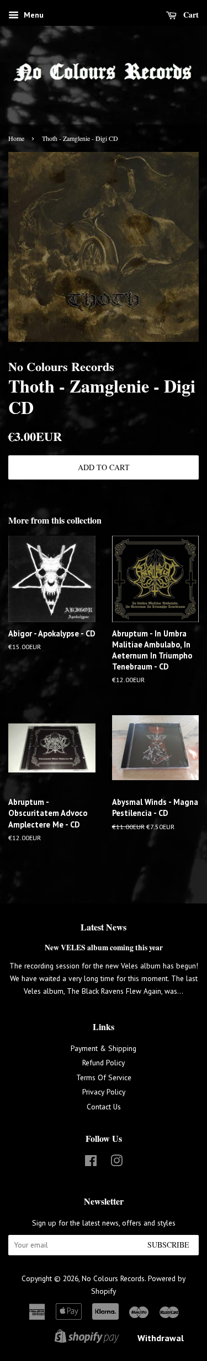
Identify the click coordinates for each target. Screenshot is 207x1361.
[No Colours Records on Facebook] (90, 1163)
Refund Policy (103, 1063)
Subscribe (168, 1244)
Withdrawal (160, 1337)
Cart (190, 14)
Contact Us (104, 1107)
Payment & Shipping (103, 1048)
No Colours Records (113, 1278)
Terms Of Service (103, 1077)
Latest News (103, 927)
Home (16, 138)
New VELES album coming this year (104, 947)
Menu (33, 15)
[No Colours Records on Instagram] (116, 1163)
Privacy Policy (103, 1092)
